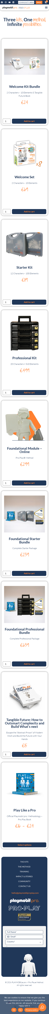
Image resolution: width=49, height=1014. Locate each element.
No (20, 1010)
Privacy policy (32, 1010)
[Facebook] (2, 2)
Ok (14, 1010)
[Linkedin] (13, 2)
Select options (24, 844)
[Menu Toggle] (46, 7)
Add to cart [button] (29, 121)
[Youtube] (9, 2)
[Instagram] (6, 2)
